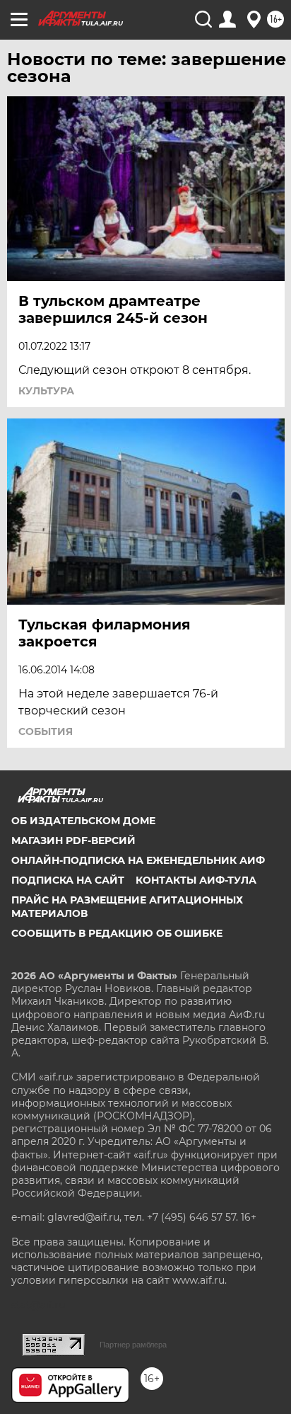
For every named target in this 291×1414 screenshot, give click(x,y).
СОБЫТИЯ (45, 731)
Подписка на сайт (67, 880)
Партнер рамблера (133, 1344)
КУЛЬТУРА (46, 391)
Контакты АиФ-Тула (196, 880)
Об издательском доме (83, 820)
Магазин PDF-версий (73, 840)
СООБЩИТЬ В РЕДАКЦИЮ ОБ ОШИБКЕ (116, 933)
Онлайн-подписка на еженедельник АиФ (138, 860)
